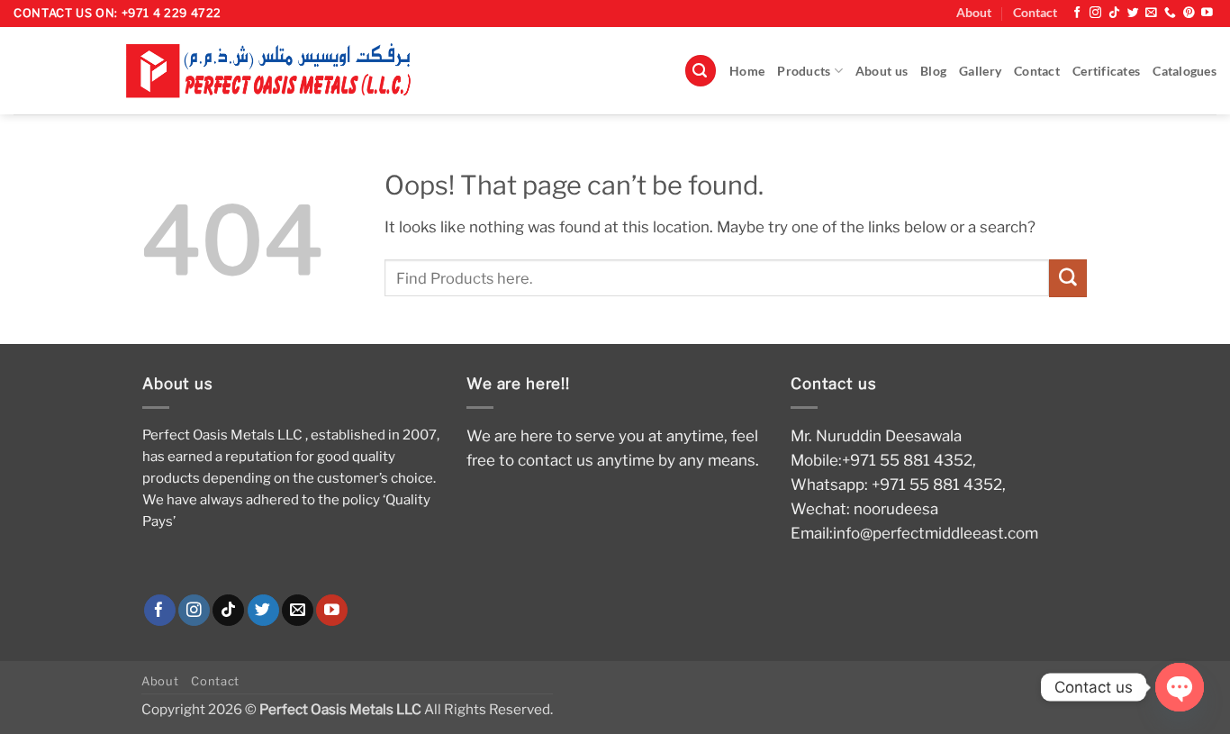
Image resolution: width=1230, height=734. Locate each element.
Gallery (980, 71)
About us (881, 71)
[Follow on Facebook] (1077, 13)
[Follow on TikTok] (1114, 13)
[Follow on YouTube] (1207, 13)
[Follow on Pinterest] (1189, 13)
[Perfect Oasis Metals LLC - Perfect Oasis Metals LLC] (277, 70)
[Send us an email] (1151, 13)
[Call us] (1170, 13)
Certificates (1106, 71)
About (973, 12)
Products (803, 71)
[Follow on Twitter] (1133, 13)
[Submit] (1068, 277)
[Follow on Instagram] (1095, 13)
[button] (700, 70)
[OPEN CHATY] (1179, 687)
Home (746, 71)
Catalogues (1184, 71)
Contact (1035, 12)
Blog (933, 71)
